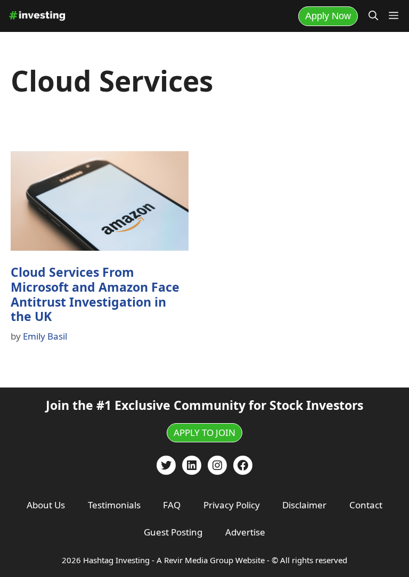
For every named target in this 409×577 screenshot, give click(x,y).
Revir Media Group (198, 560)
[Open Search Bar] (373, 16)
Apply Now (328, 16)
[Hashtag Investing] (37, 16)
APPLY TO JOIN (204, 432)
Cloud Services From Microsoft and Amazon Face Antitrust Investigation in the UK (95, 294)
